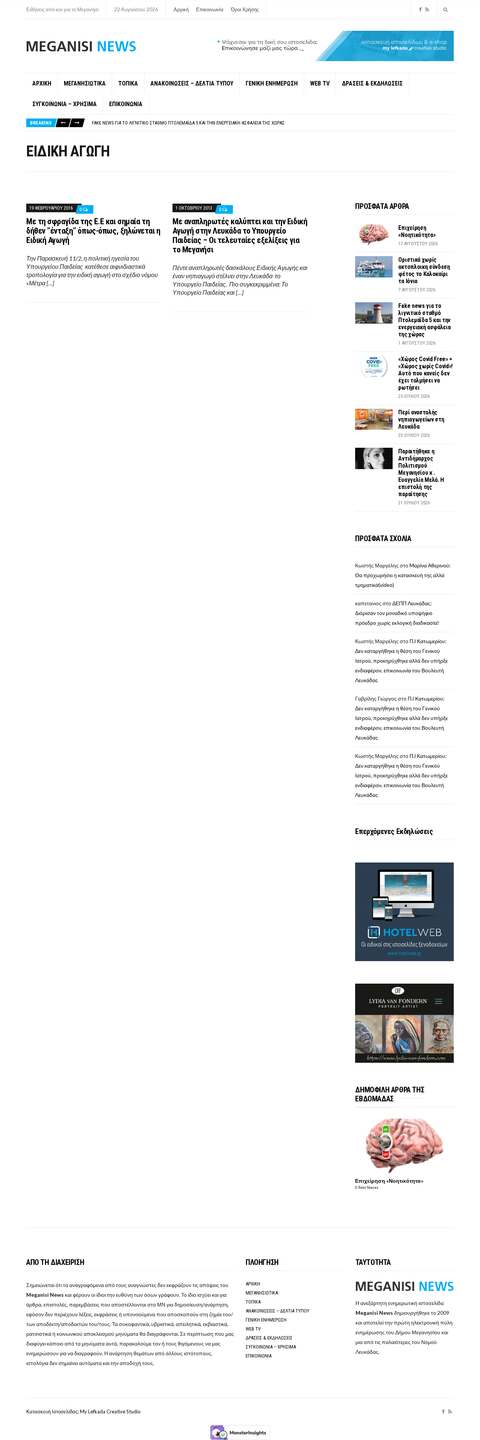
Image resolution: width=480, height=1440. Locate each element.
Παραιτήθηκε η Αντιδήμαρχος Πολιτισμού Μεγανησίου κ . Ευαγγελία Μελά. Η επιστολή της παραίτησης (421, 473)
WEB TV (320, 83)
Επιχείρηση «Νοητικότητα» (416, 231)
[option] (273, 123)
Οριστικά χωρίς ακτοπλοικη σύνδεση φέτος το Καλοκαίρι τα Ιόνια (424, 270)
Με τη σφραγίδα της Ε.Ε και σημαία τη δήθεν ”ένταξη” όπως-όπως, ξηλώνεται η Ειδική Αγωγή (93, 231)
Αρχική (181, 9)
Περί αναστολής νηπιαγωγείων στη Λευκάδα (421, 419)
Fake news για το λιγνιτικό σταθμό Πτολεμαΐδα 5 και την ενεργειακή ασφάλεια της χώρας (188, 123)
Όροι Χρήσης (245, 9)
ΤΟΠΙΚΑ (128, 83)
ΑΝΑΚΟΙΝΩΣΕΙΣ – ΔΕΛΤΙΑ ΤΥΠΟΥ (191, 83)
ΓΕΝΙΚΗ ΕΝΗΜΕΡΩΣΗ (272, 83)
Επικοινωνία (210, 9)
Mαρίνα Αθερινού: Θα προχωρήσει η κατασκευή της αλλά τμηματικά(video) (403, 575)
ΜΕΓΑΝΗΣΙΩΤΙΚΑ (85, 83)
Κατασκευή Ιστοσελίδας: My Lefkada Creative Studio (83, 1411)
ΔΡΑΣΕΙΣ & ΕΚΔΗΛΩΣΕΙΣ (372, 83)
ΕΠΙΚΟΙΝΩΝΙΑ (125, 104)
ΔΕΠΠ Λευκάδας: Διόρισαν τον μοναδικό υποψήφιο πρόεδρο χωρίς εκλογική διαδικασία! (397, 613)
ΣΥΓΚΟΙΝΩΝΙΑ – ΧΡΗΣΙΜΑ (64, 104)
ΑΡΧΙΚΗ (41, 83)
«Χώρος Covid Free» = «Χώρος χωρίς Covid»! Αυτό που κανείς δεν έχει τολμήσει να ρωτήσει (425, 373)
